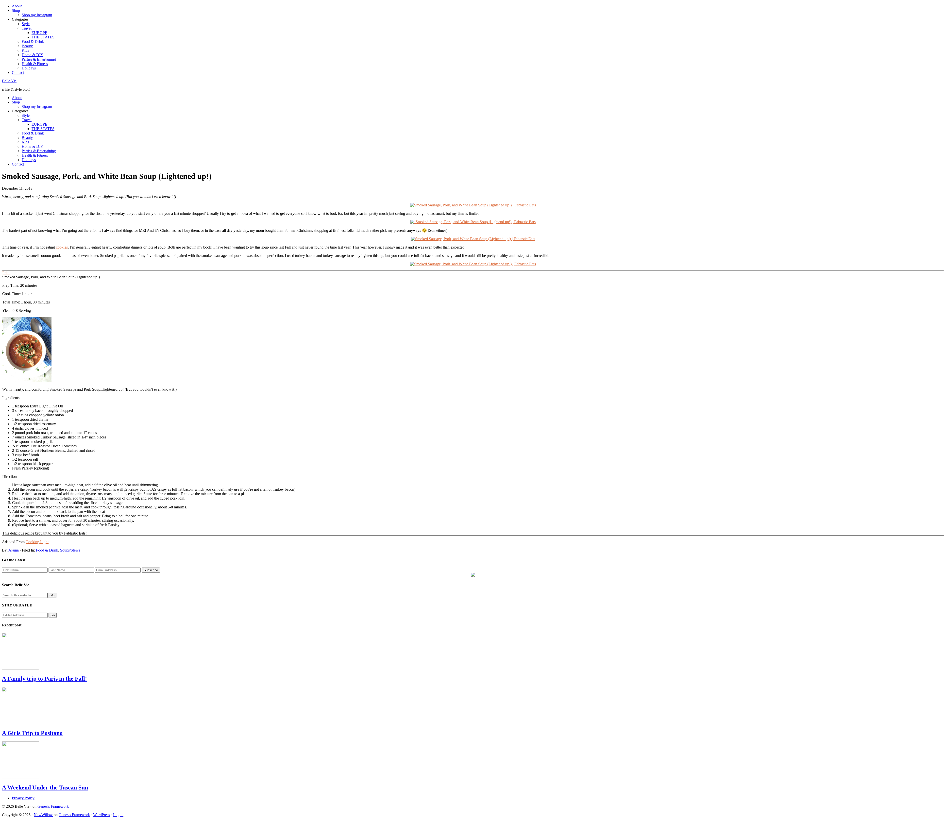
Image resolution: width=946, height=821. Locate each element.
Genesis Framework (53, 806)
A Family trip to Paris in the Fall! (44, 678)
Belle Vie (9, 81)
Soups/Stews (70, 550)
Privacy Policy (23, 798)
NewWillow (43, 815)
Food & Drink (47, 550)
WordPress (101, 815)
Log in (118, 815)
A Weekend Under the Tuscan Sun (45, 787)
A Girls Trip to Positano (32, 733)
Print (6, 272)
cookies (62, 247)
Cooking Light (37, 542)
